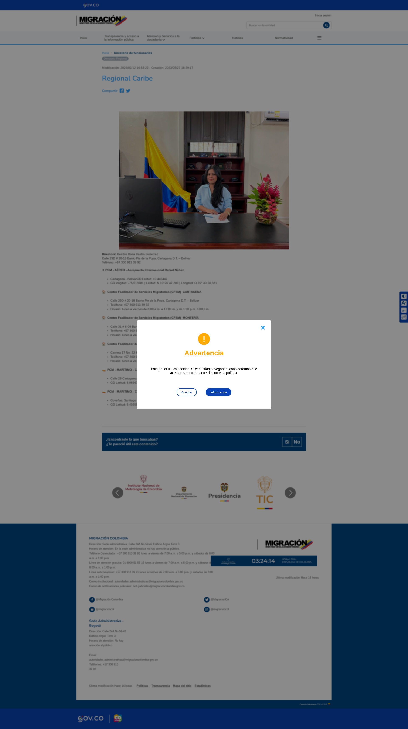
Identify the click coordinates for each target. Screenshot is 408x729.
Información (218, 392)
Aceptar (186, 392)
